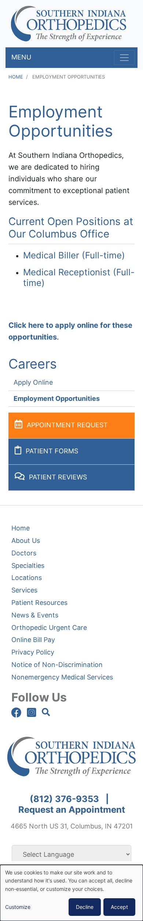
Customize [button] (17, 907)
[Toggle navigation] (124, 57)
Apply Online (33, 382)
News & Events (34, 615)
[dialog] (71, 893)
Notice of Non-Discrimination (57, 664)
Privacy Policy (32, 652)
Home (15, 77)
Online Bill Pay (33, 639)
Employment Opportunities (57, 398)
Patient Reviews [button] (58, 477)
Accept (119, 907)
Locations (26, 577)
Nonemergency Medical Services (62, 677)
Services (24, 590)
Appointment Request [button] (67, 425)
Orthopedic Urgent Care (49, 627)
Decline (85, 907)
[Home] (68, 23)
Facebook (16, 712)
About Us (25, 540)
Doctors (23, 553)
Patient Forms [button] (52, 451)
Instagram (31, 712)
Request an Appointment (71, 809)
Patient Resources (39, 602)
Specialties (27, 565)
